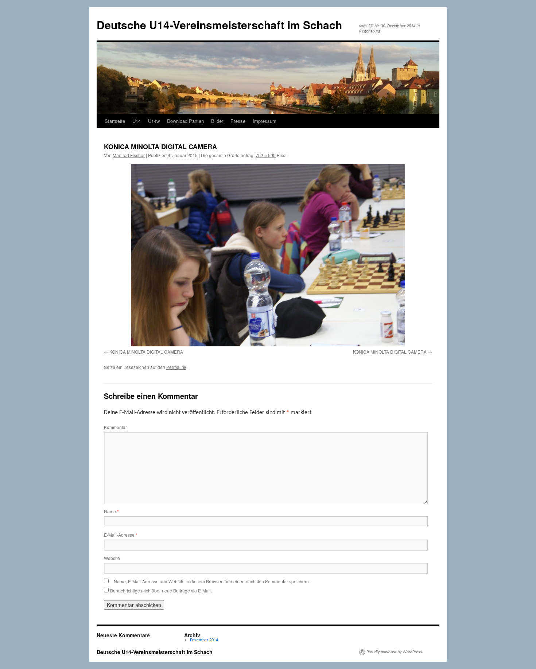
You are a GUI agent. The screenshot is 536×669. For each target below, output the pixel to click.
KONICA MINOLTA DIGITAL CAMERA (146, 352)
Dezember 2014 (204, 640)
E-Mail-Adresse (120, 535)
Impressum (264, 120)
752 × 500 (266, 155)
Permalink (176, 367)
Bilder (217, 120)
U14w (154, 120)
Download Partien (185, 120)
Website (112, 558)
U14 (136, 120)
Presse (237, 120)
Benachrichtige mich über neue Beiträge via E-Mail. (161, 590)
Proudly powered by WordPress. (394, 652)
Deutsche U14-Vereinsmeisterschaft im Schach (219, 24)
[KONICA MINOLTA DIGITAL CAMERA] (268, 255)
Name (111, 511)
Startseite (115, 120)
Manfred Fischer (129, 155)
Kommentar (115, 427)
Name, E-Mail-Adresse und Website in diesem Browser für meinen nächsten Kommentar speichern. (212, 581)
